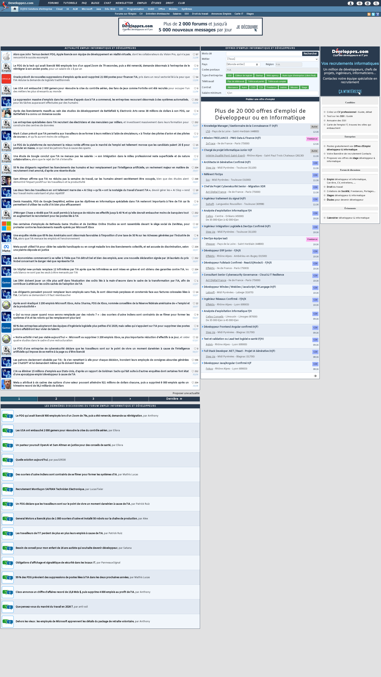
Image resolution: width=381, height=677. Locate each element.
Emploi (142, 3)
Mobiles (173, 9)
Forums (53, 3)
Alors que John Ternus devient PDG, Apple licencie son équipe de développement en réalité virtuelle (101, 56)
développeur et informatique (346, 179)
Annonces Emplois (221, 14)
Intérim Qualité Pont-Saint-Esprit (225, 155)
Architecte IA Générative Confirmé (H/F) (227, 162)
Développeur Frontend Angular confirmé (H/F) (230, 327)
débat (369, 112)
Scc (208, 180)
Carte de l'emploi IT (337, 124)
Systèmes (187, 9)
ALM (75, 9)
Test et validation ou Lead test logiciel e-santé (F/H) (233, 339)
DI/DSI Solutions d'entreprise (36, 9)
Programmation (135, 9)
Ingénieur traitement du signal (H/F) (224, 198)
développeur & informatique (346, 195)
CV (141, 14)
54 (197, 77)
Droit (169, 3)
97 (197, 54)
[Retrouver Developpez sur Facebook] (377, 14)
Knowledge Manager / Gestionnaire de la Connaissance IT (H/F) (240, 126)
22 (197, 224)
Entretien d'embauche (158, 14)
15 (197, 145)
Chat (107, 3)
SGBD (151, 9)
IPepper (210, 244)
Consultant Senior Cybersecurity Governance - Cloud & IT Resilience (243, 275)
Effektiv (210, 256)
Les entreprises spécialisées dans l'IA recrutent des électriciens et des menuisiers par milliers (101, 124)
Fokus (209, 368)
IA (67, 9)
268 (196, 179)
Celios (209, 216)
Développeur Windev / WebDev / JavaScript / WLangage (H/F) (239, 287)
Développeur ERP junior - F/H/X (222, 250)
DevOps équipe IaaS (215, 238)
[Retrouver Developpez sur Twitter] (373, 14)
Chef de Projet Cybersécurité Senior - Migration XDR (234, 186)
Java (98, 9)
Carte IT (239, 14)
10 (197, 190)
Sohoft (210, 204)
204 (196, 168)
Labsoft (210, 292)
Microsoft (87, 9)
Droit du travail (200, 14)
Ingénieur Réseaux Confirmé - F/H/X (224, 299)
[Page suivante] (130, 399)
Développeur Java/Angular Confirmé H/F (227, 363)
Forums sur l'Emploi (125, 14)
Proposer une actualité (186, 393)
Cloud (59, 9)
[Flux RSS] (369, 14)
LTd (208, 131)
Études (156, 3)
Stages (250, 14)
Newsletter (124, 3)
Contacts (366, 153)
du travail (335, 187)
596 (196, 360)
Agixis (209, 344)
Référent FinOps (213, 174)
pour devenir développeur (345, 200)
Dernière (173, 399)
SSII (187, 14)
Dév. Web (110, 9)
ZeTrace (210, 143)
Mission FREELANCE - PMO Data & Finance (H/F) (232, 138)
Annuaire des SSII (336, 120)
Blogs (95, 3)
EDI (121, 9)
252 (196, 100)
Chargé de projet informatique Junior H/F (227, 150)
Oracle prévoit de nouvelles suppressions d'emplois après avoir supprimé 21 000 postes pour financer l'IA (101, 79)
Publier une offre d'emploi (260, 99)
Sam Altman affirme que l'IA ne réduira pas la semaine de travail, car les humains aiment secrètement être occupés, (101, 180)
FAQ (84, 3)
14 (197, 292)
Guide (361, 112)
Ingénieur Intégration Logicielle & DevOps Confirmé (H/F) (236, 226)
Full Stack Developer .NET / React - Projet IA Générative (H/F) (239, 351)
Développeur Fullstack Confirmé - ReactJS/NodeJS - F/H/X (237, 262)
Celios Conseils (214, 316)
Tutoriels (70, 3)
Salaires (177, 14)
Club (181, 3)
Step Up (210, 168)
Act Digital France (216, 192)
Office (161, 9)
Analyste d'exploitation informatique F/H (227, 210)
